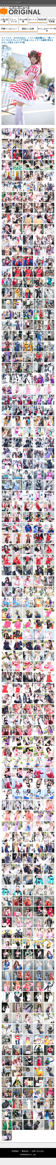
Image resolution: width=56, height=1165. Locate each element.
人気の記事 (4, 20)
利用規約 (15, 1151)
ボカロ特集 (23, 20)
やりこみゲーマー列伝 (47, 30)
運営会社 (25, 1151)
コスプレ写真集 (52, 20)
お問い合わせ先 (38, 1151)
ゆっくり (33, 19)
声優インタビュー (9, 29)
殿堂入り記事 (28, 29)
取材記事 (42, 19)
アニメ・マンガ (14, 20)
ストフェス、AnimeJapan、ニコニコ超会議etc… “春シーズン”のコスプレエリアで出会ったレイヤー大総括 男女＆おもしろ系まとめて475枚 (27, 40)
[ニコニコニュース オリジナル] (20, 11)
